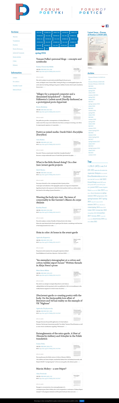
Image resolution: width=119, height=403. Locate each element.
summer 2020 (65, 39)
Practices (15, 45)
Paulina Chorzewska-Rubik (44, 67)
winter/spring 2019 (94, 130)
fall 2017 (39, 45)
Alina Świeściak (41, 373)
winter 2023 (40, 35)
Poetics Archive (17, 57)
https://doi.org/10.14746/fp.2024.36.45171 (49, 242)
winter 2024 (65, 32)
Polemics (15, 65)
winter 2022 (56, 35)
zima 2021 (93, 221)
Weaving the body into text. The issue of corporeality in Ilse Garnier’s (58, 200)
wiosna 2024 (90, 219)
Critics (14, 61)
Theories (15, 37)
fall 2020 (56, 39)
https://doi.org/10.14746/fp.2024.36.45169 (49, 313)
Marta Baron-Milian (42, 270)
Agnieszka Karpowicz (43, 237)
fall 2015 (72, 45)
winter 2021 (48, 39)
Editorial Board (17, 90)
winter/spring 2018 (94, 137)
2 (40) (101, 166)
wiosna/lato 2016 (92, 213)
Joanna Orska (40, 344)
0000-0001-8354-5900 (46, 210)
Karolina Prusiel (41, 207)
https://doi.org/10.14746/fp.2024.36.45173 (49, 174)
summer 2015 (40, 48)
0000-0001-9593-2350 (46, 240)
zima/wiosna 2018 (98, 219)
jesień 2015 (100, 182)
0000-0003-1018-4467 (46, 172)
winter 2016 (64, 45)
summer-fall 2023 (93, 95)
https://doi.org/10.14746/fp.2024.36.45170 (49, 275)
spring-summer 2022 (94, 104)
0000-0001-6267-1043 (46, 142)
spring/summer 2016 (94, 148)
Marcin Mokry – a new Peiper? (51, 369)
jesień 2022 (94, 187)
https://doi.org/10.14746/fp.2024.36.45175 (49, 112)
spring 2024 (56, 32)
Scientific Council (17, 86)
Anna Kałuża (40, 140)
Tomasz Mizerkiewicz (101, 204)
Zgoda (81, 401)
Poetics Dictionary (18, 49)
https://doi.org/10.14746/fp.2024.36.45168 (49, 348)
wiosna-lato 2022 (101, 210)
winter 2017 (47, 45)
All (47, 48)
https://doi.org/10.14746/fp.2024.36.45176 (49, 71)
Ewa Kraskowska (94, 176)
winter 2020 (40, 42)
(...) (44, 87)
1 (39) (90, 166)
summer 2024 (47, 32)
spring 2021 (40, 39)
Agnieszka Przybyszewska (44, 308)
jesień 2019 (99, 184)
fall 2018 (64, 42)
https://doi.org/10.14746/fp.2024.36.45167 (49, 378)
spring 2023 (74, 32)
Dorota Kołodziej (41, 107)
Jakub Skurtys (40, 170)
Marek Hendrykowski (96, 193)
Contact (15, 77)
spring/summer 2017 (94, 141)
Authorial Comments (18, 53)
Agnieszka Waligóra (94, 173)
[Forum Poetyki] (22, 11)
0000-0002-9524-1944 (46, 69)
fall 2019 (48, 42)
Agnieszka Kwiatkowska (100, 170)
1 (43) (96, 166)
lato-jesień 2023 (95, 190)
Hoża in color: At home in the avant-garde (57, 232)
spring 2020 (74, 39)
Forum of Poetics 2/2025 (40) (96, 82)
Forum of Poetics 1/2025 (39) (96, 84)
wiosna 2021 (95, 216)
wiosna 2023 (103, 216)
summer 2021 (73, 35)
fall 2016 (55, 45)
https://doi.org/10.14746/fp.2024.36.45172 (49, 212)
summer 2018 (73, 42)
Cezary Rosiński (104, 173)
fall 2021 (64, 35)
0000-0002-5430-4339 (46, 273)
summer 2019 (56, 42)
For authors (16, 81)
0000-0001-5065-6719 (46, 346)
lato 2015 (101, 190)
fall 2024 (39, 32)
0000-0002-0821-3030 (46, 311)
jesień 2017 (93, 184)
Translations (16, 41)
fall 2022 (48, 35)
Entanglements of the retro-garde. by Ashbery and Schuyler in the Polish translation (59, 336)
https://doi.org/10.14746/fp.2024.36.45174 (49, 144)
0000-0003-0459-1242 (46, 376)
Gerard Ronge (92, 182)
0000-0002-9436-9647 (46, 110)
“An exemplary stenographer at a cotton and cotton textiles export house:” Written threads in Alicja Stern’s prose (59, 263)
